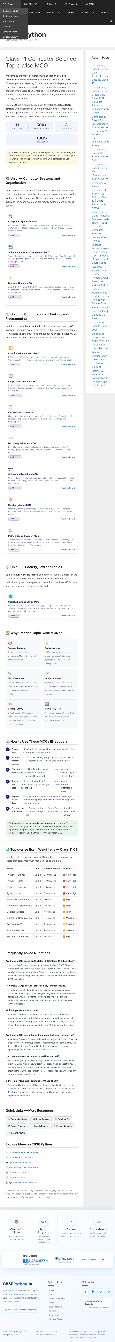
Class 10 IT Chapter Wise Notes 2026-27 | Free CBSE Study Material (100, 341)
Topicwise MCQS (10, 11)
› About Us (53, 1311)
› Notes (51, 1294)
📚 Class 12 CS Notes (16, 1172)
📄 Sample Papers (39, 1126)
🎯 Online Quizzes (41, 1119)
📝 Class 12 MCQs (16, 1133)
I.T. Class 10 (71, 4)
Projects (6, 26)
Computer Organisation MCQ (23, 221)
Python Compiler (33, 12)
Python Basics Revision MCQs (55, 810)
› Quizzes (52, 1302)
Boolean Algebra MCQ (20, 283)
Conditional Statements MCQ (24, 353)
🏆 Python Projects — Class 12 (21, 1182)
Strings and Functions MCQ (23, 474)
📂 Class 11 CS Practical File (19, 1157)
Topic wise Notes (11, 16)
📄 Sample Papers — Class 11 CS (22, 1167)
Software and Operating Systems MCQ (29, 252)
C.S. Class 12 (30, 4)
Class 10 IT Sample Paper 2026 (100, 326)
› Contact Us (53, 1315)
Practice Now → (68, 235)
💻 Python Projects (16, 1126)
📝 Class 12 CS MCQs (16, 1177)
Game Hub (70, 12)
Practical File (8, 21)
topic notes (56, 783)
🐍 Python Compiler (63, 1126)
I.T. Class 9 (51, 4)
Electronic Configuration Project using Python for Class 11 (99, 359)
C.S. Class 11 (9, 4)
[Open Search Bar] (111, 21)
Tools (103, 12)
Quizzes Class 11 (10, 37)
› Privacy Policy (55, 1319)
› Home (51, 1290)
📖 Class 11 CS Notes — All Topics (23, 1152)
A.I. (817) (89, 4)
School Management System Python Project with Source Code (100, 296)
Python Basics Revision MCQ (23, 536)
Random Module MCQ (20, 505)
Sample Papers (10, 31)
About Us (51, 12)
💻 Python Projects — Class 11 (21, 1162)
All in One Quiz (88, 12)
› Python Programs (56, 1298)
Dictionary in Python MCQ (22, 443)
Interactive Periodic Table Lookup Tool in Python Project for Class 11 (100, 378)
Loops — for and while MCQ (23, 381)
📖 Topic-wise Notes (17, 1119)
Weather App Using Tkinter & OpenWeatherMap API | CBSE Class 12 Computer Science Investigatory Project (100, 226)
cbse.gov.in (91, 1337)
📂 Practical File (62, 1119)
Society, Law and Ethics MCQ (23, 602)
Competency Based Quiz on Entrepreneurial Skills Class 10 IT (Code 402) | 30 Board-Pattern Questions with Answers (100, 131)
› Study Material (55, 1307)
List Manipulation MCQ (20, 412)
